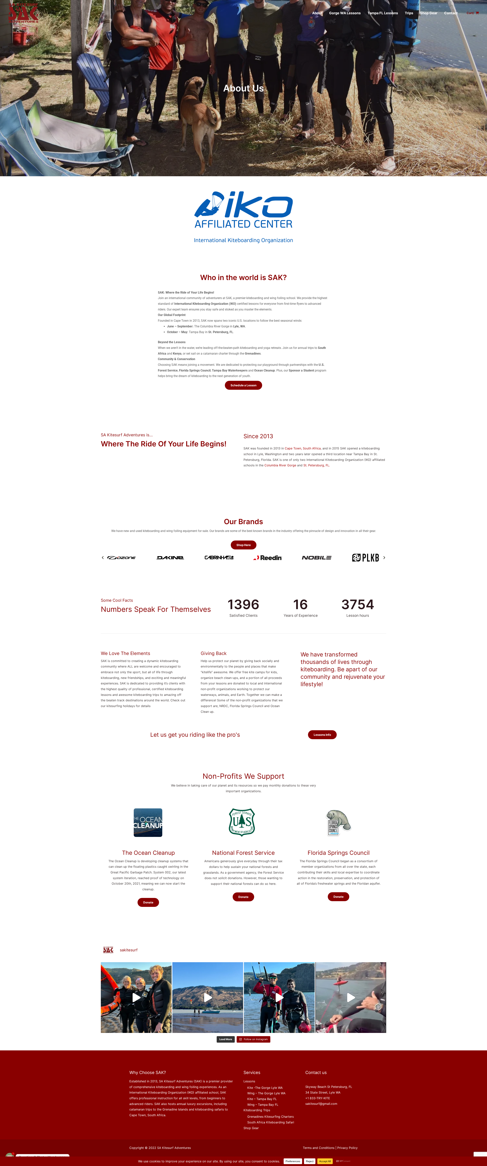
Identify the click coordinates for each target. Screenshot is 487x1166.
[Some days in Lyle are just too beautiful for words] (207, 997)
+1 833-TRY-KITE (317, 1098)
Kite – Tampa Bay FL (262, 1099)
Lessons (249, 1081)
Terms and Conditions (318, 1148)
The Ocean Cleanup (148, 852)
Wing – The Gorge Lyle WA (266, 1093)
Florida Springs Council (339, 852)
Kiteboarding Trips (257, 1110)
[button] (103, 558)
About (317, 13)
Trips (409, 13)
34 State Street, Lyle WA (323, 1092)
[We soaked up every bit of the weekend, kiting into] (136, 997)
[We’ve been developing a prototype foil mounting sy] (350, 997)
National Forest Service (243, 852)
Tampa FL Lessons (383, 13)
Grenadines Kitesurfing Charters (270, 1116)
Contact (451, 13)
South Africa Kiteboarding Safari (270, 1122)
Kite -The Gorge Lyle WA (265, 1088)
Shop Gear (428, 13)
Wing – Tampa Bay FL (262, 1104)
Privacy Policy (347, 1148)
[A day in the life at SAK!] (279, 997)
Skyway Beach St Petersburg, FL (328, 1087)
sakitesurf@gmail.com (321, 1104)
